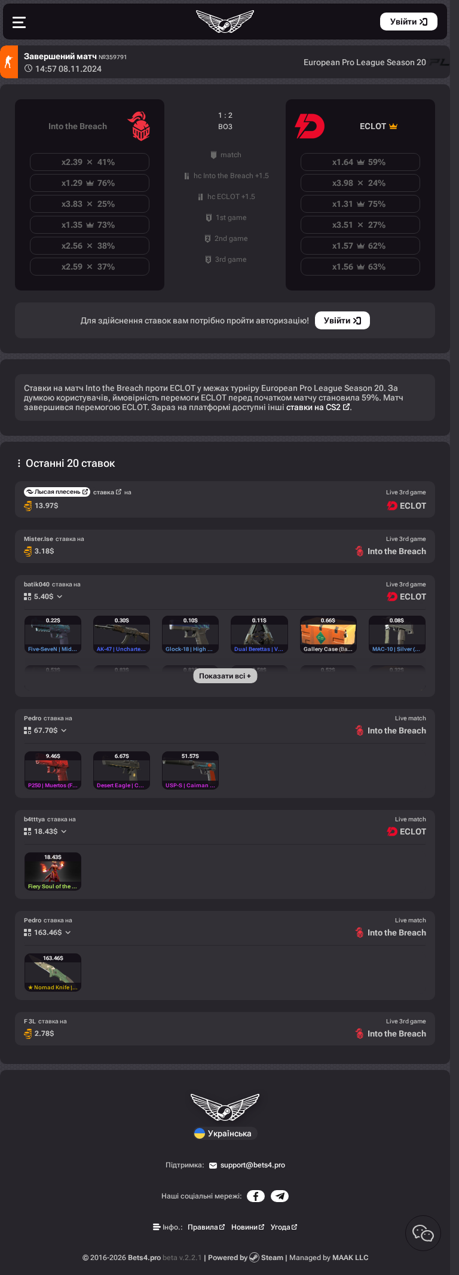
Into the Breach (77, 126)
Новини (244, 1227)
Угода (280, 1227)
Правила (203, 1227)
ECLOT (373, 126)
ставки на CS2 (313, 407)
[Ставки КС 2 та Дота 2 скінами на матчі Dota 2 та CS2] (225, 21)
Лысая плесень (58, 491)
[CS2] (9, 61)
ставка (103, 492)
